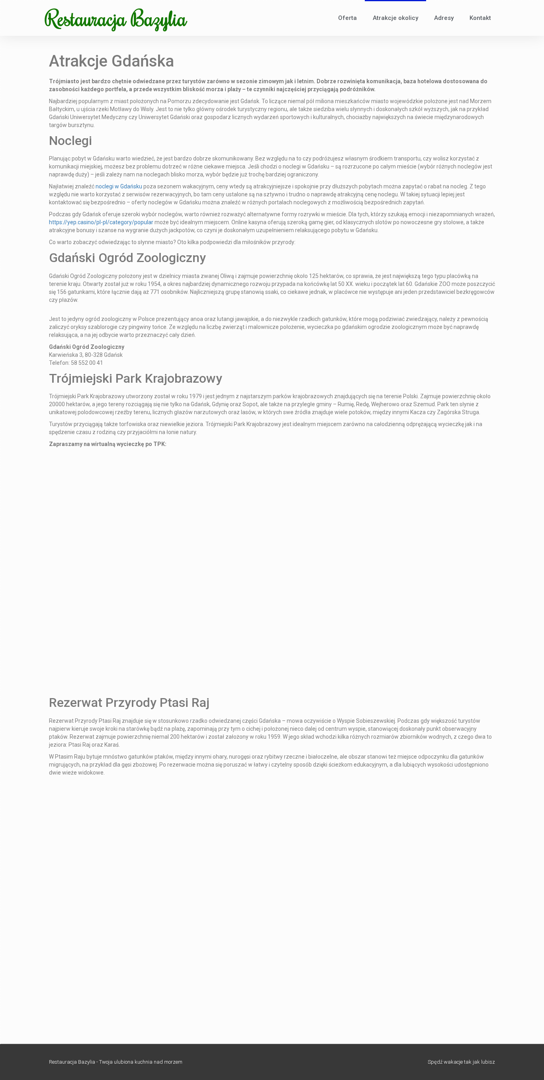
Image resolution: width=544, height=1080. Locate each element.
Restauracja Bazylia (116, 18)
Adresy (444, 18)
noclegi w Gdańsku (119, 186)
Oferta (347, 18)
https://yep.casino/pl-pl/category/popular (101, 222)
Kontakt (480, 18)
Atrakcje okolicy (395, 18)
